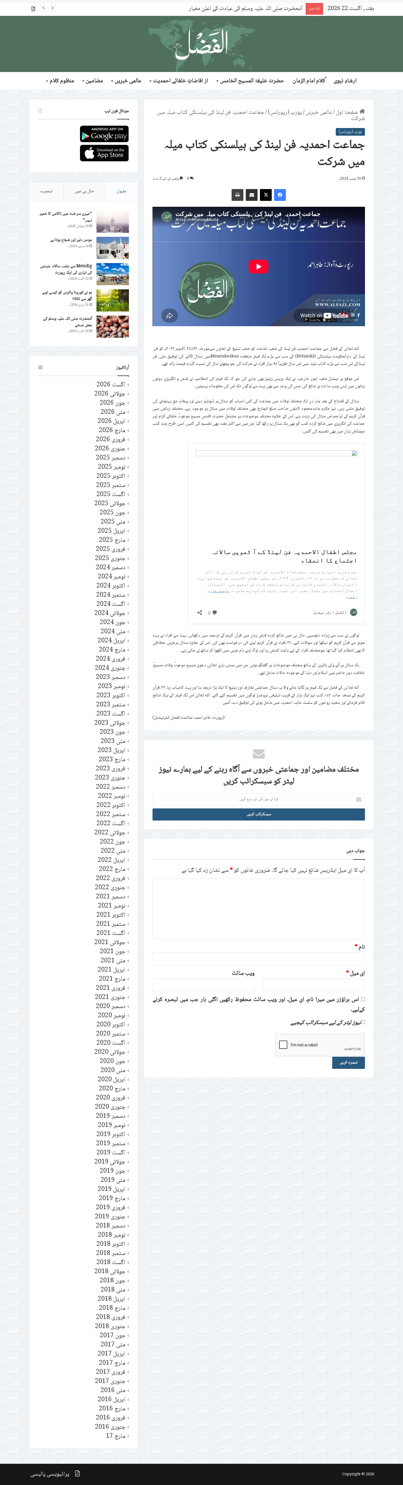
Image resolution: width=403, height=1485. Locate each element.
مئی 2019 (113, 1180)
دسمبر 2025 (110, 458)
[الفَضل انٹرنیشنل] (201, 44)
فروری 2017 (110, 1372)
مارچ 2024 (112, 650)
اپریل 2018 (111, 1299)
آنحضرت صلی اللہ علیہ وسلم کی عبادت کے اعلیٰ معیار (246, 9)
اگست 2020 (110, 1043)
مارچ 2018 (112, 1308)
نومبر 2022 (111, 796)
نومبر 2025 (111, 467)
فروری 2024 (110, 659)
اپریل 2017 (111, 1354)
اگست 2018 (110, 1263)
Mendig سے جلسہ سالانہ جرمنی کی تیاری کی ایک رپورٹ (66, 269)
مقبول (122, 191)
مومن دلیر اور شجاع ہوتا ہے (71, 240)
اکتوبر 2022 (110, 806)
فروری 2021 (110, 988)
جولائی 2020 (109, 1052)
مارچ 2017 (112, 1363)
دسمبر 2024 (110, 568)
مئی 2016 (113, 1391)
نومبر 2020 (111, 1016)
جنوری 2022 (110, 888)
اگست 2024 (110, 604)
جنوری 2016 (110, 1427)
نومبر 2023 (111, 687)
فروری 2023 (110, 769)
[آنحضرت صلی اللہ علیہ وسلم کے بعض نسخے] (112, 327)
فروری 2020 (110, 1098)
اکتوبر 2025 (110, 476)
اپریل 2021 (111, 970)
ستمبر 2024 (110, 595)
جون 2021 (112, 952)
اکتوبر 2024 (110, 586)
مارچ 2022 (112, 870)
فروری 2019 (110, 1208)
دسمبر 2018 (110, 1226)
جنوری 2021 (110, 998)
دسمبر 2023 (110, 678)
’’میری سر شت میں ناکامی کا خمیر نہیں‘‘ (66, 217)
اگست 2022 (110, 824)
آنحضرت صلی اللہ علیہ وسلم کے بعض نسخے (67, 322)
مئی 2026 (113, 412)
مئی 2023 (113, 742)
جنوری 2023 (110, 778)
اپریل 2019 (111, 1190)
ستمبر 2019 (110, 1144)
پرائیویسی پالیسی (49, 1474)
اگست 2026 (110, 385)
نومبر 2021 (111, 906)
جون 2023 (112, 732)
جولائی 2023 (109, 723)
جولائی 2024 (109, 614)
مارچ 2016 (112, 1409)
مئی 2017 (113, 1345)
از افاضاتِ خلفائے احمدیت (180, 81)
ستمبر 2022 (110, 815)
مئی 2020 (113, 1071)
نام (360, 947)
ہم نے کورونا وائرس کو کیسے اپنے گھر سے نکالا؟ (67, 296)
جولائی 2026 (109, 394)
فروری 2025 (110, 550)
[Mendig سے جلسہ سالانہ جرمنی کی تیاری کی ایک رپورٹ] (112, 274)
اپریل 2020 (111, 1080)
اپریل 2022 (111, 860)
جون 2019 (112, 1171)
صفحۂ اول (347, 113)
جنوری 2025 (110, 559)
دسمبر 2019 (110, 1116)
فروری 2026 (110, 440)
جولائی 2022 (109, 833)
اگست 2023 (110, 714)
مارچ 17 (115, 1436)
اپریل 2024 (111, 641)
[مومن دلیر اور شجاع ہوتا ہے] (112, 248)
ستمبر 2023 (110, 705)
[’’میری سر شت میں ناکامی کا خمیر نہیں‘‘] (112, 222)
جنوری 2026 (110, 449)
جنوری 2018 (110, 1327)
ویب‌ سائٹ (243, 974)
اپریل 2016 (111, 1400)
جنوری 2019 (110, 1217)
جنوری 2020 (110, 1107)
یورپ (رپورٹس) (285, 113)
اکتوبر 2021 (110, 915)
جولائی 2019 (109, 1162)
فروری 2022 (110, 879)
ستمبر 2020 (110, 1034)
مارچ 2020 (112, 1089)
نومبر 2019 (111, 1126)
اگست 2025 (110, 495)
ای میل (355, 974)
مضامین (94, 81)
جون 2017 (112, 1336)
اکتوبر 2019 (110, 1135)
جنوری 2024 (110, 668)
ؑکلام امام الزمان (309, 81)
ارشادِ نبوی (345, 81)
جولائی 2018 (109, 1272)
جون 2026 (112, 403)
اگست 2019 (110, 1153)
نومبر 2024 (111, 577)
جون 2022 (112, 842)
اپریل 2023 (111, 751)
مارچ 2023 (112, 760)
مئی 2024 (113, 632)
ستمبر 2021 (110, 924)
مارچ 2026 (112, 431)
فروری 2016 (110, 1418)
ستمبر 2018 (110, 1254)
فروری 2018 (110, 1318)
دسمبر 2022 (110, 787)
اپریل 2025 (111, 531)
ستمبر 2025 (110, 486)
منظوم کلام (62, 81)
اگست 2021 (110, 934)
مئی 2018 (113, 1290)
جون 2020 (112, 1062)
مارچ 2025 (112, 540)
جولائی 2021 (109, 943)
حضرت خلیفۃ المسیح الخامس (252, 81)
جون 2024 (112, 623)
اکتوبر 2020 (110, 1025)
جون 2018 (112, 1281)
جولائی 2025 (109, 504)
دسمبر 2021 (110, 897)
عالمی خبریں (128, 81)
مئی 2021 (113, 961)
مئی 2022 (113, 851)
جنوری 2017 (110, 1382)
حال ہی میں (84, 191)
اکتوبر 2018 (110, 1244)
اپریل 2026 (111, 422)
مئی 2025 (113, 522)
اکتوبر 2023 (110, 696)
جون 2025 (112, 513)
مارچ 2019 (112, 1199)
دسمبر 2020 (110, 1007)
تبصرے (46, 191)
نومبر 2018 (111, 1235)
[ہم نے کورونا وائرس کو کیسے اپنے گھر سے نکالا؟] (112, 300)
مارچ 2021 (112, 979)
